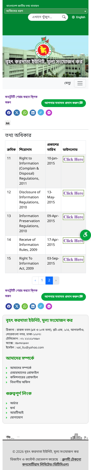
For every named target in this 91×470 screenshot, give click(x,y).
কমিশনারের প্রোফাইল (24, 377)
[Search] (64, 17)
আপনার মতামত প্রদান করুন (62, 103)
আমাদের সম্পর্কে (20, 368)
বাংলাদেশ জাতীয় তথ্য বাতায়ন (22, 6)
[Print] (45, 122)
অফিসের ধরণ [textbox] (14, 11)
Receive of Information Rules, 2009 (29, 245)
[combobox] (46, 11)
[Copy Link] (41, 112)
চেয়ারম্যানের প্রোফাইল (24, 373)
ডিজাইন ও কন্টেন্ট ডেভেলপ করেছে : (36, 459)
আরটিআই (16, 413)
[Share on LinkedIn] (33, 113)
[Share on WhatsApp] (25, 113)
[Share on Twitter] (17, 113)
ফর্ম (12, 408)
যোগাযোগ (16, 418)
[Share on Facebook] (9, 113)
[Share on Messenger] (49, 113)
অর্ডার (14, 403)
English (80, 17)
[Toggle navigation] (80, 83)
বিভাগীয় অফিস (20, 382)
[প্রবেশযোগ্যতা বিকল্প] (85, 235)
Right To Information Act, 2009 (29, 263)
